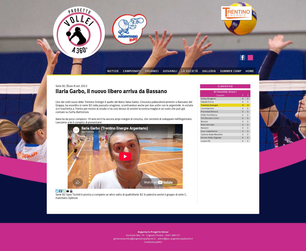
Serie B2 (61, 86)
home (250, 71)
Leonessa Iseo (207, 108)
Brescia (204, 121)
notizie (113, 71)
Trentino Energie (209, 105)
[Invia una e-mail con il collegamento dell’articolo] (67, 191)
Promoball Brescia (209, 111)
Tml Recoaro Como (210, 118)
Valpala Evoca (207, 101)
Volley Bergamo (208, 98)
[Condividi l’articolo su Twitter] (57, 191)
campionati (132, 71)
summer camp (230, 71)
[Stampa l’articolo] (71, 191)
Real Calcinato (207, 124)
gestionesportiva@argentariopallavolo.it (134, 238)
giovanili (170, 71)
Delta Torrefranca (209, 115)
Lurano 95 (205, 141)
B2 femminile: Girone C (225, 91)
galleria (209, 71)
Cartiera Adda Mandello (212, 134)
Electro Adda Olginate (211, 137)
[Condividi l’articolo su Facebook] (60, 191)
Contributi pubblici (153, 242)
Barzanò (205, 127)
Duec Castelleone (209, 131)
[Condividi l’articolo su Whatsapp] (64, 191)
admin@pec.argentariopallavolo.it (175, 238)
